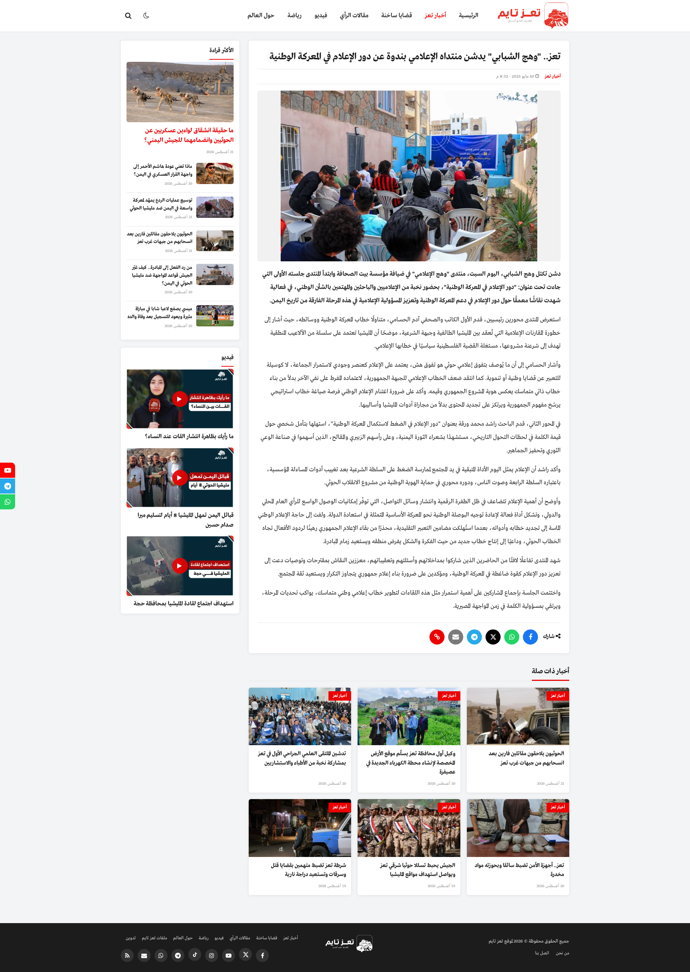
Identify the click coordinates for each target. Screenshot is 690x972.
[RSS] (127, 955)
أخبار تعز (435, 15)
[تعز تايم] (527, 16)
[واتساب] (511, 637)
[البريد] (455, 637)
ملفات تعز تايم (154, 938)
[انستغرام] (211, 955)
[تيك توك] (194, 954)
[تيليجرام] (474, 637)
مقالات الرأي (354, 15)
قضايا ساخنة (396, 15)
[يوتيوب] (228, 955)
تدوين (131, 938)
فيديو (320, 15)
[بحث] (128, 15)
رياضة (295, 15)
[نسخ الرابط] (437, 637)
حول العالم (261, 15)
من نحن (562, 953)
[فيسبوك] (530, 637)
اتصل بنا (542, 953)
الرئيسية (468, 15)
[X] (493, 637)
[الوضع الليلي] (146, 15)
